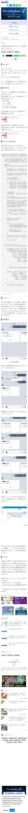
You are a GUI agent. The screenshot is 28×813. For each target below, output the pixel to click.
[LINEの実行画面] (14, 341)
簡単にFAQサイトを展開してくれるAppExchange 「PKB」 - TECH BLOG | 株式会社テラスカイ (14, 127)
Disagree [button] (5, 810)
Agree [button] (12, 810)
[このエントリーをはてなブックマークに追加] (3, 55)
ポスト (9, 55)
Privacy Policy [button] (6, 806)
